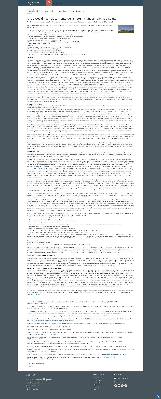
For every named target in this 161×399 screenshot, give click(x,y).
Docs (95, 389)
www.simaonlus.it (121, 346)
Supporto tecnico (122, 382)
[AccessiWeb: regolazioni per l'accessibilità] (158, 396)
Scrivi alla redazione (123, 378)
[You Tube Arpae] (119, 385)
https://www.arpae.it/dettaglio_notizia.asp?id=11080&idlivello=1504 (91, 316)
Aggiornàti (34, 3)
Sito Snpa (30, 366)
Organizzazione (98, 385)
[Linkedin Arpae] (122, 385)
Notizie (33, 10)
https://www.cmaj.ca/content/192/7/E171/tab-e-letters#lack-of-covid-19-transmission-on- (52, 343)
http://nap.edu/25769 (36, 339)
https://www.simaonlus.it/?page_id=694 (76, 109)
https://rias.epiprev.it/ (33, 294)
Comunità (96, 387)
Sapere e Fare (98, 382)
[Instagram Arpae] (125, 385)
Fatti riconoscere (57, 3)
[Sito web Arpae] (47, 379)
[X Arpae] (115, 385)
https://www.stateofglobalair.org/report (38, 69)
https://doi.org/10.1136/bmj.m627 (37, 303)
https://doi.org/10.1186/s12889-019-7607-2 (114, 354)
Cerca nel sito (49, 3)
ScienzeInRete (40, 363)
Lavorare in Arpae (99, 378)
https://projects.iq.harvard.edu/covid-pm (42, 359)
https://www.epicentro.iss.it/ (38, 166)
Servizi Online (98, 380)
